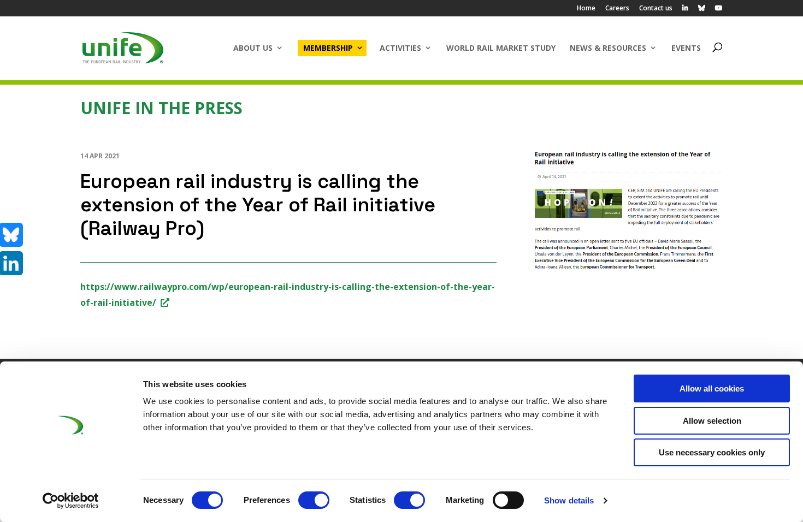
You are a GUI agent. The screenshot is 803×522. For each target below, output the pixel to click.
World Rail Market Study (501, 48)
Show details (569, 500)
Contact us (655, 9)
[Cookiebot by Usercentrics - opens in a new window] (71, 501)
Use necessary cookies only (712, 452)
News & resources (608, 48)
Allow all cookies (712, 388)
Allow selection (712, 420)
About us (253, 48)
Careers (617, 9)
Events (686, 48)
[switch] (313, 500)
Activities (400, 48)
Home (586, 9)
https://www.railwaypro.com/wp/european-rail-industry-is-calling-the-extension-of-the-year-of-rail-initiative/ (287, 295)
